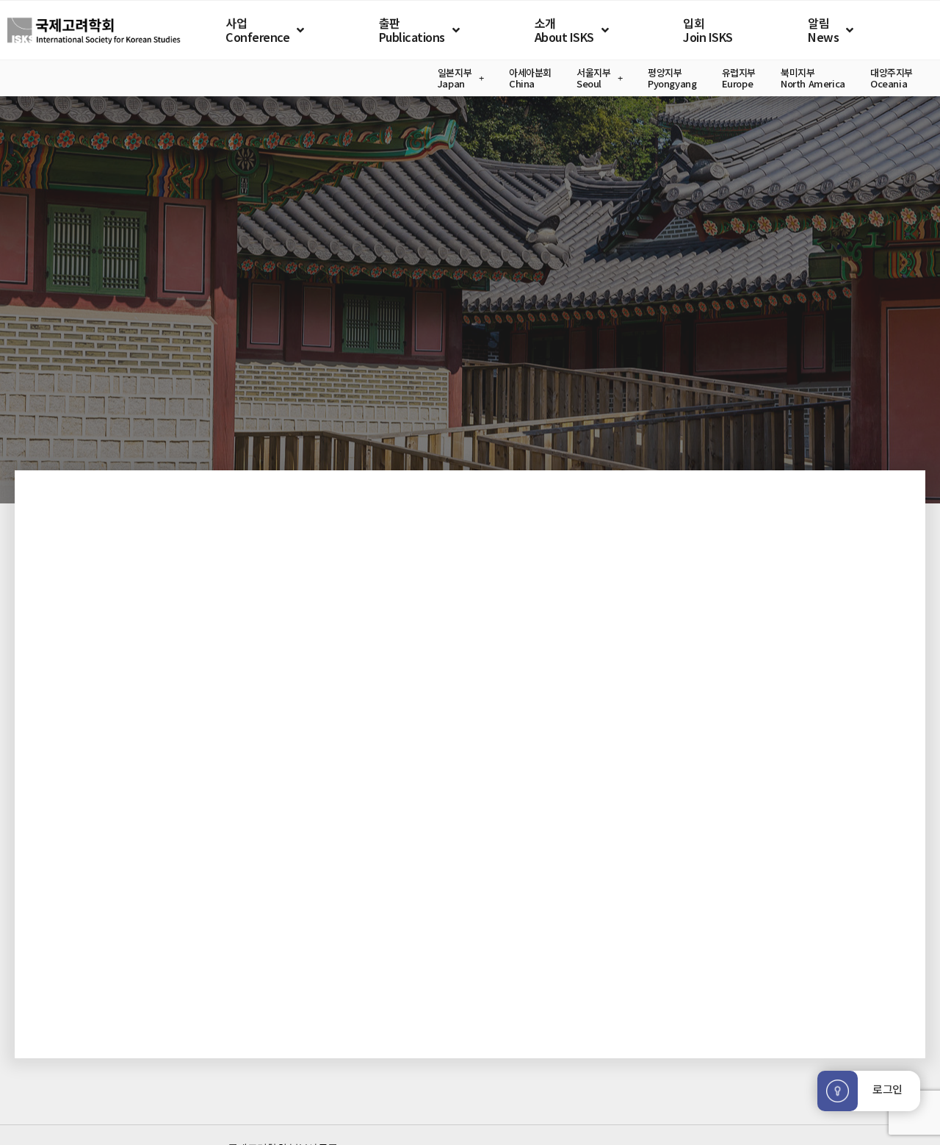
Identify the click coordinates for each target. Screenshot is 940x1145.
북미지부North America (813, 78)
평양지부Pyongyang (672, 78)
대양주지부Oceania (891, 78)
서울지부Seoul (593, 78)
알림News (823, 30)
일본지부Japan (454, 78)
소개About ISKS (564, 30)
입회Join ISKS (708, 30)
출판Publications (412, 30)
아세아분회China (530, 78)
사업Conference (257, 30)
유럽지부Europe (739, 78)
